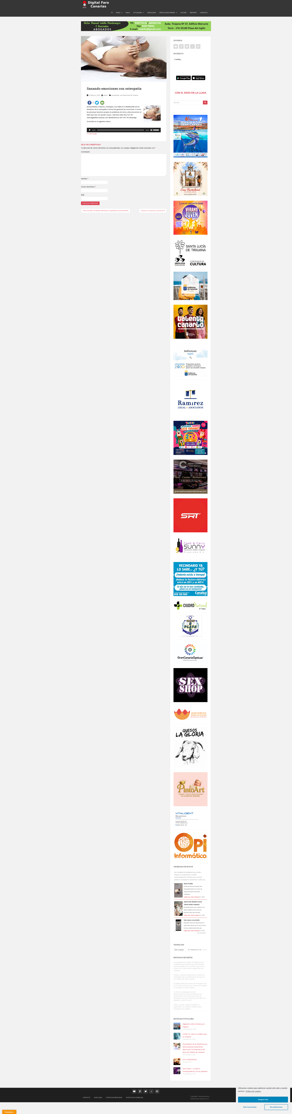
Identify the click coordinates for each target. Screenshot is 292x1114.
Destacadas (151, 13)
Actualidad (137, 13)
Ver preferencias (276, 1107)
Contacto (204, 13)
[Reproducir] (90, 130)
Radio (118, 13)
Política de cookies (253, 1091)
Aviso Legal (98, 1097)
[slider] (156, 130)
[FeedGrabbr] (190, 933)
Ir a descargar (92, 134)
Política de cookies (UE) (134, 1097)
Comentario (85, 152)
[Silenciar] (151, 130)
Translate (204, 949)
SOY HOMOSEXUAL (190, 1059)
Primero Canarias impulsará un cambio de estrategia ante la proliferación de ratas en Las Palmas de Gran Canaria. (189, 977)
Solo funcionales (250, 1107)
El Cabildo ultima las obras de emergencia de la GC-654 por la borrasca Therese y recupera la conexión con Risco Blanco (190, 985)
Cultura (183, 13)
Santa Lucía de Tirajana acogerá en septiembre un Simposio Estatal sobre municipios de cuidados (187, 1007)
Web (82, 195)
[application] (124, 130)
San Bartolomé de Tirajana (129, 95)
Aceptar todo (263, 1099)
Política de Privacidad (114, 1097)
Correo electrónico (88, 187)
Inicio (128, 13)
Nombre (85, 179)
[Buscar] (205, 102)
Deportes (193, 13)
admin (105, 95)
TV (112, 13)
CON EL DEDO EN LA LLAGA (190, 92)
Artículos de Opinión (167, 13)
